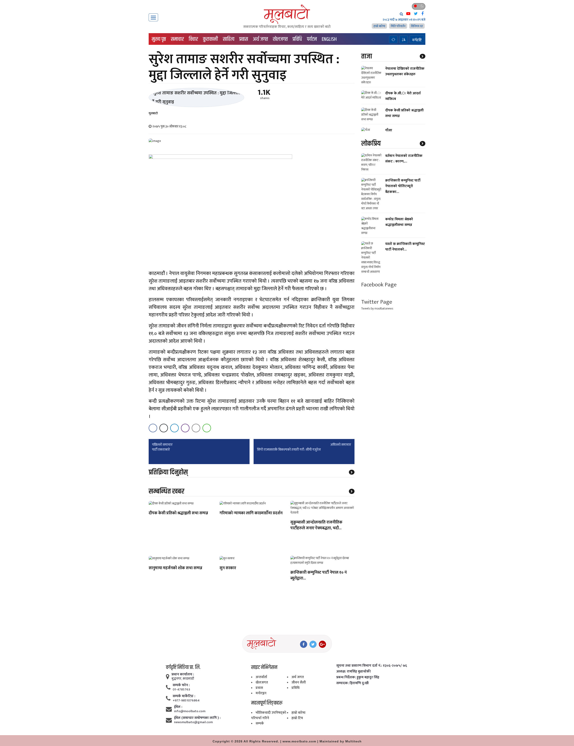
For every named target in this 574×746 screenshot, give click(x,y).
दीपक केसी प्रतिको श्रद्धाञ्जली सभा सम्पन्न (178, 513)
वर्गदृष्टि (417, 40)
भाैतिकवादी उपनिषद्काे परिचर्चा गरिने (268, 715)
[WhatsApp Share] (206, 428)
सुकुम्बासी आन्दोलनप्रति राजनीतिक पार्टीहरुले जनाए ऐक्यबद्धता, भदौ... (316, 525)
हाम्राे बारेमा (379, 26)
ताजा (366, 56)
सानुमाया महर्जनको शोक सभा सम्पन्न (175, 568)
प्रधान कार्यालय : (183, 674)
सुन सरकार (228, 568)
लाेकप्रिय (371, 143)
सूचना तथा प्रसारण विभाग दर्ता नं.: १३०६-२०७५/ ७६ (371, 666)
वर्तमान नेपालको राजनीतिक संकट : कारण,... (403, 159)
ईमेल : (178, 707)
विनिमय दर (417, 26)
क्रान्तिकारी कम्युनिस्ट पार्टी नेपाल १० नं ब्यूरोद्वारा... (318, 576)
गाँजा (388, 130)
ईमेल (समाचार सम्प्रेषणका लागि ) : (197, 718)
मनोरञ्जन (261, 693)
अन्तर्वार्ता (261, 677)
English (329, 39)
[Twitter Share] (163, 428)
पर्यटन (312, 39)
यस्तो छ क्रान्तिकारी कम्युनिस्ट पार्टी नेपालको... (405, 247)
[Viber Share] (185, 428)
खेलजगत (280, 39)
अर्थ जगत (260, 39)
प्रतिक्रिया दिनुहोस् (168, 472)
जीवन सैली (298, 682)
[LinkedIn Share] (174, 428)
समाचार (177, 39)
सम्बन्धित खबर (166, 491)
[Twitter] (313, 644)
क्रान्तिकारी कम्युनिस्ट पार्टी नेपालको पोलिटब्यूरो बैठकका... (402, 186)
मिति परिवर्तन (398, 26)
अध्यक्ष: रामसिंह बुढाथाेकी (353, 671)
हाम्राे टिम (297, 718)
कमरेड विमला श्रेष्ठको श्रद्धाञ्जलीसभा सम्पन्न (399, 222)
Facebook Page (379, 285)
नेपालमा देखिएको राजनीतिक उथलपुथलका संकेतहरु (404, 71)
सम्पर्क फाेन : (181, 685)
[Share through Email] (196, 428)
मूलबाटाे (153, 113)
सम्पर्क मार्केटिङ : (184, 696)
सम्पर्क (260, 723)
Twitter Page (376, 302)
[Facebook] (304, 644)
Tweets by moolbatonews (377, 308)
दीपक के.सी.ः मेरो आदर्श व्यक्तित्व (403, 96)
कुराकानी (210, 39)
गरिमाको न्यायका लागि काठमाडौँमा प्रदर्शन (251, 513)
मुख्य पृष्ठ (159, 39)
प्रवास (243, 39)
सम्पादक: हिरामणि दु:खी (352, 683)
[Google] (322, 644)
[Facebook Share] (153, 428)
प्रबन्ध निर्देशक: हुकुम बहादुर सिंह (357, 677)
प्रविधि (297, 39)
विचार (193, 39)
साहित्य (228, 39)
